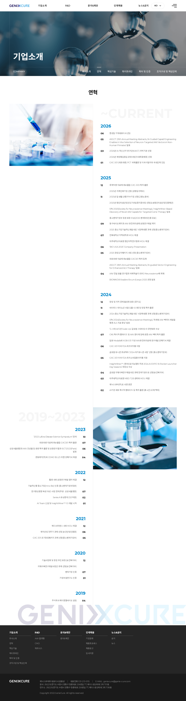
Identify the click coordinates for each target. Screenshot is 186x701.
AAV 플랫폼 (40, 638)
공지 (113, 638)
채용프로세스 (91, 643)
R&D (67, 5)
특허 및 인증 (145, 71)
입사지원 (89, 653)
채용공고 (89, 648)
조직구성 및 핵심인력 (167, 71)
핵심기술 (111, 71)
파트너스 (38, 648)
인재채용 (118, 5)
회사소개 (86, 71)
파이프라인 (127, 71)
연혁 (99, 71)
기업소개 (42, 5)
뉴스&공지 (143, 5)
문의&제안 (93, 5)
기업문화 (89, 638)
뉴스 (113, 643)
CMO (37, 643)
